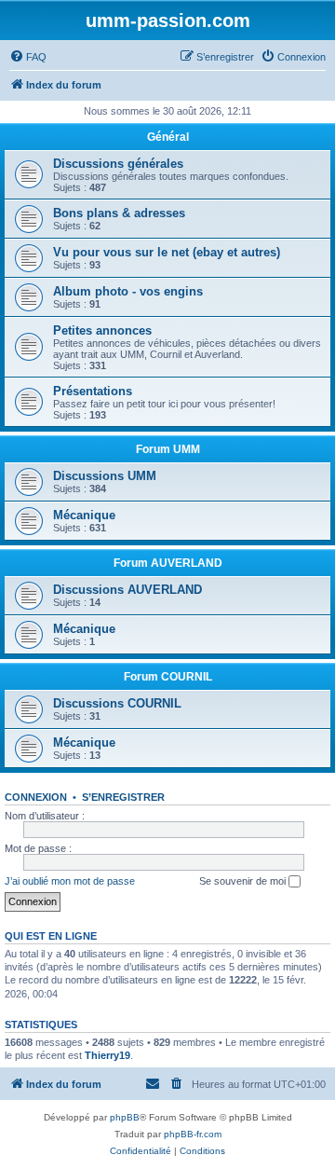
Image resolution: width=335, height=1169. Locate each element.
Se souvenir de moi (243, 881)
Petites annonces (102, 330)
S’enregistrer (123, 797)
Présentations (92, 391)
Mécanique (84, 515)
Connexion (36, 797)
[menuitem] (28, 57)
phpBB (125, 1117)
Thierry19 (107, 1055)
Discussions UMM (104, 476)
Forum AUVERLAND (168, 563)
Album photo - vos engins (128, 291)
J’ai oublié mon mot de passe (70, 881)
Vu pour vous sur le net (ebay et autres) (166, 252)
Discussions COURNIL (117, 703)
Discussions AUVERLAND (127, 590)
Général (168, 137)
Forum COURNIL (168, 676)
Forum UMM (168, 449)
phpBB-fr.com (192, 1134)
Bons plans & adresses (119, 213)
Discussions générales (118, 164)
